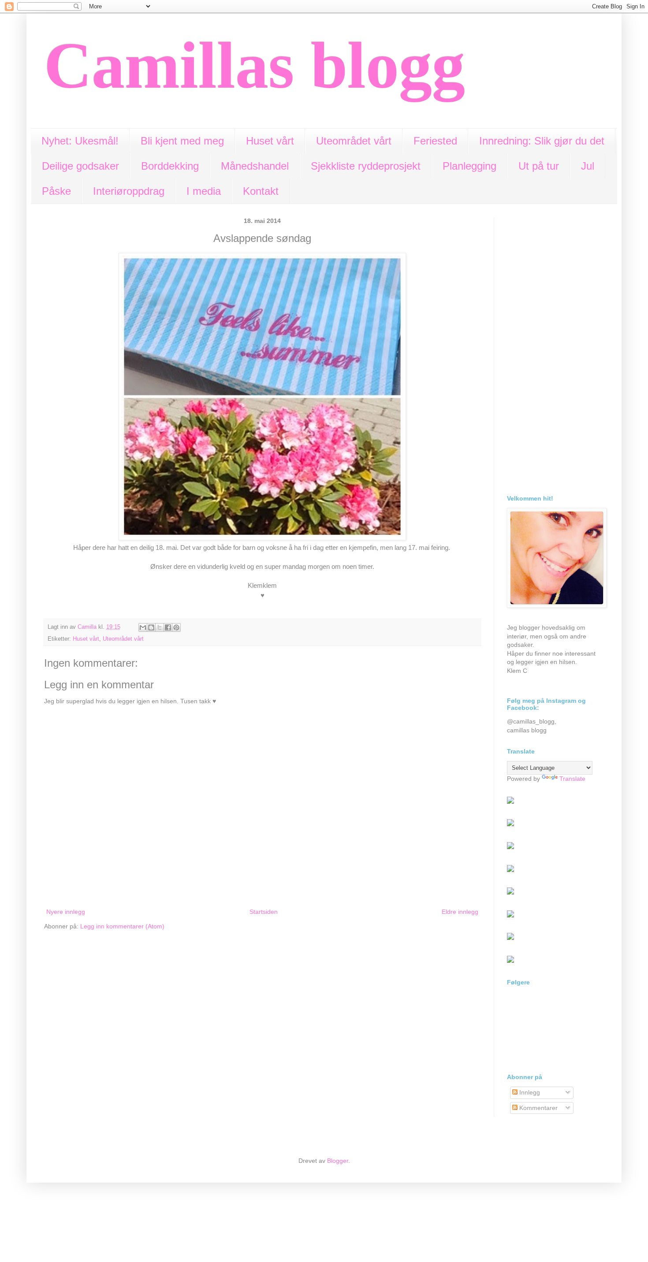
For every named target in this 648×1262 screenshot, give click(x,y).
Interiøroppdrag (128, 191)
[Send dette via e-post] (142, 627)
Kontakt (261, 191)
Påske (56, 191)
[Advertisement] (555, 349)
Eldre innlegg (460, 911)
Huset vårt (270, 141)
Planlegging (469, 166)
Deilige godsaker (80, 166)
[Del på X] (159, 627)
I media (203, 191)
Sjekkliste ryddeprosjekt (366, 166)
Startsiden (264, 911)
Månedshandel (255, 166)
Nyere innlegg (65, 911)
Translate (572, 778)
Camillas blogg (254, 65)
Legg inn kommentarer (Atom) (122, 926)
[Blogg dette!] (151, 627)
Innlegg (529, 1092)
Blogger (337, 1160)
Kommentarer (538, 1107)
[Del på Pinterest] (176, 627)
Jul (587, 166)
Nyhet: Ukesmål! (80, 141)
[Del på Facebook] (168, 627)
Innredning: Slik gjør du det (541, 141)
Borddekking (170, 166)
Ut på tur (538, 166)
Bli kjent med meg (182, 141)
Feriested (435, 141)
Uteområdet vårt (353, 141)
